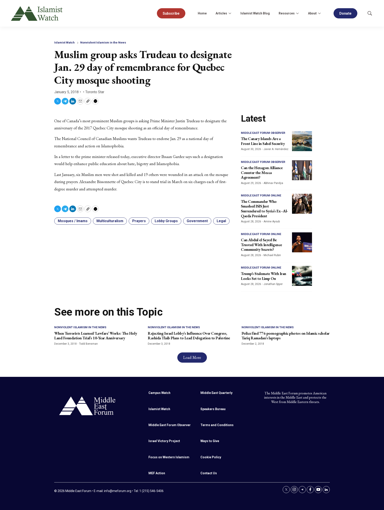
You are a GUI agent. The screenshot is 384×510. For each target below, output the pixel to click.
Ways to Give (209, 441)
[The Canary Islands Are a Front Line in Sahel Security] (302, 141)
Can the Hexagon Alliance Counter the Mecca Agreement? (261, 172)
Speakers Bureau (213, 409)
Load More (192, 357)
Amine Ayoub (272, 221)
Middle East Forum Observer (263, 132)
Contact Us (208, 473)
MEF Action (156, 473)
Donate (345, 13)
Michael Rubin (272, 255)
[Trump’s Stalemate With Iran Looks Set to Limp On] (302, 276)
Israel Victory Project (164, 441)
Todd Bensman (88, 343)
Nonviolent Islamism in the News (103, 42)
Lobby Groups (166, 221)
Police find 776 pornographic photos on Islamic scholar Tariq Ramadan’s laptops (286, 336)
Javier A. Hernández (276, 149)
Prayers (139, 221)
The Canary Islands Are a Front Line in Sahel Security (263, 141)
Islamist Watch (64, 42)
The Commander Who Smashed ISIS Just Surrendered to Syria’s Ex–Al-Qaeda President (264, 208)
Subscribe (171, 13)
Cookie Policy (210, 457)
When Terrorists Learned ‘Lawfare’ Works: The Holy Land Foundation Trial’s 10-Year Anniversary (95, 336)
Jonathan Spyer (273, 284)
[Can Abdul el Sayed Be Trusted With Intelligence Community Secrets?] (302, 242)
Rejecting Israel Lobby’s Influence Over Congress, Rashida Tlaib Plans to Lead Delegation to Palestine (189, 336)
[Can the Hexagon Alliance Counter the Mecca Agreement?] (302, 170)
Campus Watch (159, 393)
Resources (287, 13)
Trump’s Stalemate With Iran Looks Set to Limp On (263, 276)
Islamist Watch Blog (255, 13)
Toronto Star (94, 92)
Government (197, 221)
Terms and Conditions (217, 425)
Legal (221, 221)
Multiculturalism (109, 221)
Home (202, 13)
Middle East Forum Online (261, 195)
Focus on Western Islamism (168, 457)
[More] (230, 13)
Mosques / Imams (73, 221)
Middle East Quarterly (216, 393)
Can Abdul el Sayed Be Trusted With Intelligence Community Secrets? (261, 244)
